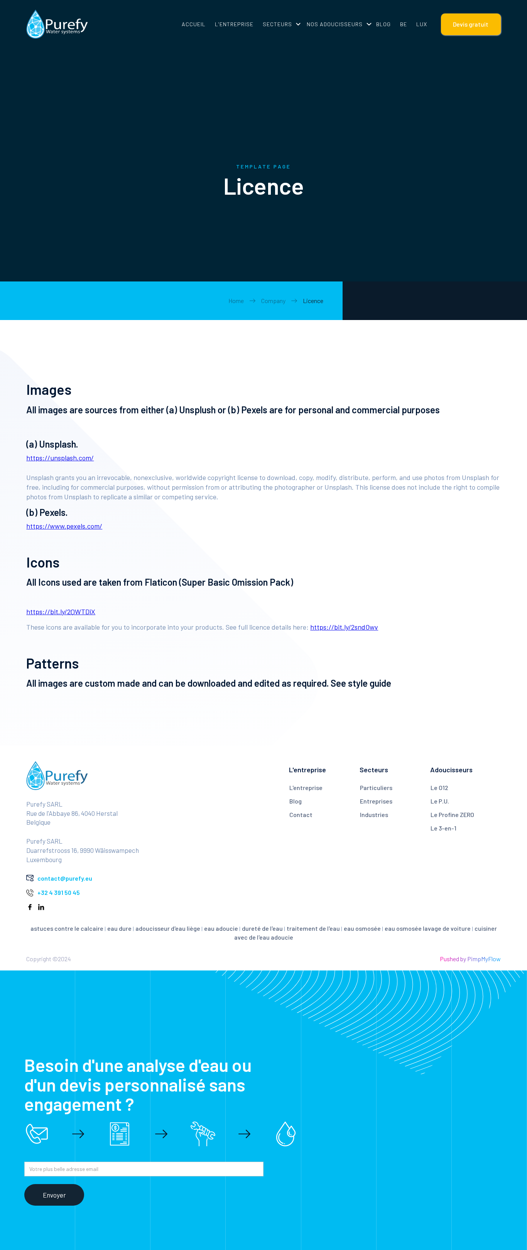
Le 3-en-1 (443, 828)
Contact (300, 814)
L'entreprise (306, 787)
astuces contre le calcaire (66, 928)
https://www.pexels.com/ (64, 526)
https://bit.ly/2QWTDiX (60, 611)
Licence (313, 300)
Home (236, 300)
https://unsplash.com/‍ (60, 457)
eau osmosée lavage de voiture (428, 928)
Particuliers (376, 787)
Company (273, 300)
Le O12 (439, 787)
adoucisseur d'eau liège (167, 928)
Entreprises (376, 801)
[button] (280, 24)
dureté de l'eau (262, 928)
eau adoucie (221, 928)
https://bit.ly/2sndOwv (344, 627)
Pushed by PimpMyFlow (470, 958)
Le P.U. (440, 801)
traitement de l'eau (313, 928)
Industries (374, 814)
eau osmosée (362, 928)
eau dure (119, 928)
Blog (295, 801)
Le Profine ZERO (452, 814)
